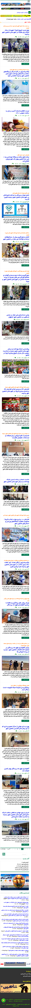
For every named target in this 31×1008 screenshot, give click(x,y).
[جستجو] (3, 854)
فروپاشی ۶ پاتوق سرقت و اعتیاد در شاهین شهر (18, 950)
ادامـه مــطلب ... (25, 63)
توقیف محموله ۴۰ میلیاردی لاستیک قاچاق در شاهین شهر (16, 931)
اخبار (22, 19)
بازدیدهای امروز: (24, 864)
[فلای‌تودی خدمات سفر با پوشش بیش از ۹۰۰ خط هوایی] (15, 8)
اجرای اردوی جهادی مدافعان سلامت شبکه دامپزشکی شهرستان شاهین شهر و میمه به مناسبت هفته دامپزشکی (15, 815)
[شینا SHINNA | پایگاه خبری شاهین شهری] (16, 4)
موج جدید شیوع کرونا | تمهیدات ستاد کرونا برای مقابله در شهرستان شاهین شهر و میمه (15, 30)
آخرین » (8, 849)
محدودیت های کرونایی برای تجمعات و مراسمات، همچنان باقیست (15, 436)
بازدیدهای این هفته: (24, 867)
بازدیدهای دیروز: (24, 866)
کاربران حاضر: (25, 862)
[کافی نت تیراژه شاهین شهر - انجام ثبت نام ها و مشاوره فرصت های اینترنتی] (15, 16)
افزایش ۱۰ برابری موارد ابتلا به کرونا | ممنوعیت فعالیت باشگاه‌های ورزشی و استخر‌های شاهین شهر (16, 519)
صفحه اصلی (26, 19)
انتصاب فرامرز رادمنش (27, 12)
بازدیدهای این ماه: (24, 869)
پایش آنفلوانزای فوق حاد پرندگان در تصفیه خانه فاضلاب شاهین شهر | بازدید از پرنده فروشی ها (16, 648)
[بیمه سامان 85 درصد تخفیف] (15, 964)
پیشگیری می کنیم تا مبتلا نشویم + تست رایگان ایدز (16, 688)
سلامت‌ (18, 19)
